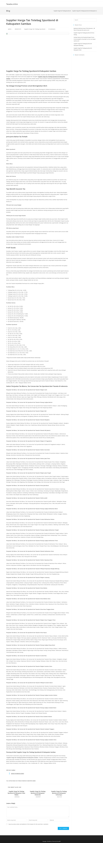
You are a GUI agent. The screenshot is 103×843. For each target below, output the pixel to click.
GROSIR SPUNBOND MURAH (17, 773)
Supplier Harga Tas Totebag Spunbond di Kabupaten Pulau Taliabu (16, 793)
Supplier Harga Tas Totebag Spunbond (34, 29)
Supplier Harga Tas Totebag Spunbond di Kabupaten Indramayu (59, 793)
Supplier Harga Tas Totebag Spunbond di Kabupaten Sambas (85, 10)
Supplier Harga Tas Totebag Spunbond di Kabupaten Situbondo (37, 793)
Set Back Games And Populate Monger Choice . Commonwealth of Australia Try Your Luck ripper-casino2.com (85, 39)
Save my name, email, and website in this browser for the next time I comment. (28, 824)
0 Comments (51, 29)
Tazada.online (12, 4)
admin (9, 29)
